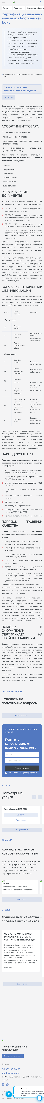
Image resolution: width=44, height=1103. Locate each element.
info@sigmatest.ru (11, 1073)
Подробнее (21, 820)
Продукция (18, 8)
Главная (6, 8)
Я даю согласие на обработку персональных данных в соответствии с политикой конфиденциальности (23, 773)
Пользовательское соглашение (13, 1098)
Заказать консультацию (12, 1056)
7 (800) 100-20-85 (11, 1069)
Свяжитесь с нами (22, 768)
